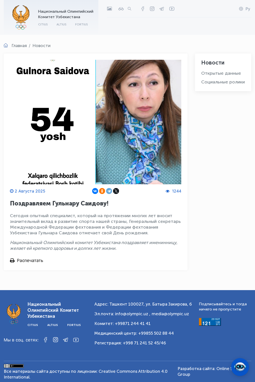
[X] (116, 191)
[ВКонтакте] (95, 191)
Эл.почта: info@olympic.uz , (122, 313)
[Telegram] (109, 191)
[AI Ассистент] (240, 367)
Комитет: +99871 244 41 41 (122, 323)
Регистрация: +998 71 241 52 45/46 (130, 342)
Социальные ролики (223, 82)
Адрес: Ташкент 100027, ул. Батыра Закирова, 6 (143, 304)
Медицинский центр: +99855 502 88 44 (134, 333)
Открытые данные (221, 73)
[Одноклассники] (102, 191)
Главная (19, 45)
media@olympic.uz (170, 313)
